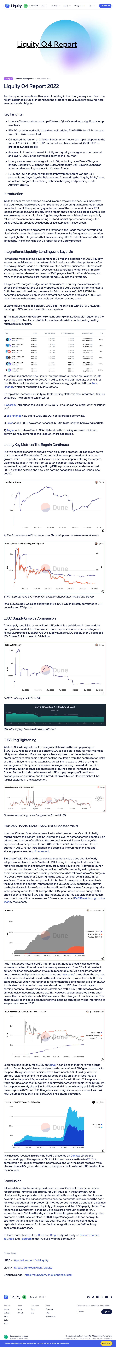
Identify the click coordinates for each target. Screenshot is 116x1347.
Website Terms (85, 1338)
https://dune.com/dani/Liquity (33, 1267)
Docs (41, 1235)
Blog (53, 1235)
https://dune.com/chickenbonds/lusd (48, 1275)
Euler (9, 423)
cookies (21, 1343)
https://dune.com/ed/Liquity (30, 1260)
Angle (10, 430)
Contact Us (108, 1338)
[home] (13, 6)
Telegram (26, 1238)
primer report (40, 851)
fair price (68, 974)
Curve (52, 1065)
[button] (55, 6)
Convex (75, 1155)
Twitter (95, 1235)
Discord (84, 1235)
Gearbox (11, 405)
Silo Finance (13, 415)
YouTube (9, 1238)
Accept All (106, 1343)
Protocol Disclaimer (70, 1338)
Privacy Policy (97, 1338)
